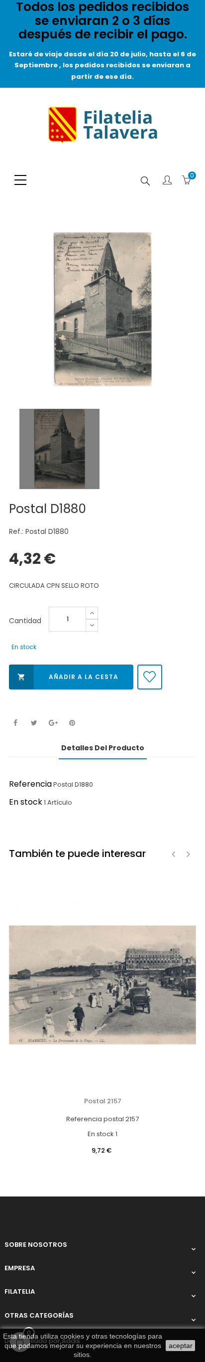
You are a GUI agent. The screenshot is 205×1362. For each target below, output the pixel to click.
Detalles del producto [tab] (102, 748)
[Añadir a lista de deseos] (149, 677)
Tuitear (34, 723)
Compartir (15, 723)
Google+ (53, 723)
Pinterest (72, 723)
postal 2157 (102, 1101)
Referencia (30, 784)
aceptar (181, 1346)
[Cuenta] (167, 181)
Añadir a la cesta (67, 677)
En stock (25, 802)
